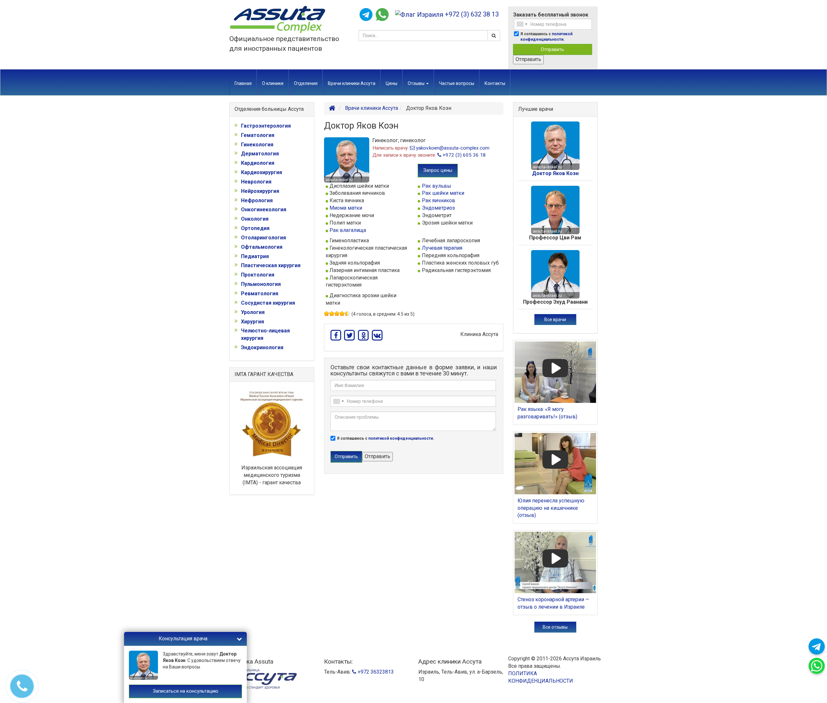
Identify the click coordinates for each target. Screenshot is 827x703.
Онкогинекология (263, 209)
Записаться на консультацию (185, 691)
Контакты (495, 83)
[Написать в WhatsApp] (382, 14)
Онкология (254, 219)
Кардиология (257, 163)
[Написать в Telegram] (366, 14)
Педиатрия (255, 256)
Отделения (306, 83)
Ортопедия (255, 228)
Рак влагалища (348, 230)
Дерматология (260, 154)
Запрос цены (437, 170)
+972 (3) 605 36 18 (463, 155)
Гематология (257, 135)
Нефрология (257, 200)
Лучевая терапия (442, 248)
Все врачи (555, 319)
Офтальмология (261, 247)
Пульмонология (261, 284)
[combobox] (521, 24)
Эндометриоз (438, 208)
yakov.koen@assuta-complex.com (452, 148)
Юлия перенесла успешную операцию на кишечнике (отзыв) (551, 508)
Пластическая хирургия (270, 265)
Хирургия (252, 322)
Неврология (256, 182)
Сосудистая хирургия (268, 303)
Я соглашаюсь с (546, 37)
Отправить (552, 49)
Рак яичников (438, 200)
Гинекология (257, 145)
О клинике (273, 83)
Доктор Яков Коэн (555, 173)
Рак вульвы (436, 186)
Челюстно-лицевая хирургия (265, 334)
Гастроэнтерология (266, 126)
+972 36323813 (375, 672)
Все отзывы (555, 627)
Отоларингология (263, 238)
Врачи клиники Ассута (351, 83)
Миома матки (346, 208)
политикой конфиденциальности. (401, 438)
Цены (391, 83)
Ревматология (259, 293)
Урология (253, 312)
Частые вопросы (456, 83)
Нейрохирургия (260, 191)
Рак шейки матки (443, 193)
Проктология (257, 275)
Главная (243, 83)
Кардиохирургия (261, 172)
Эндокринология (262, 347)
